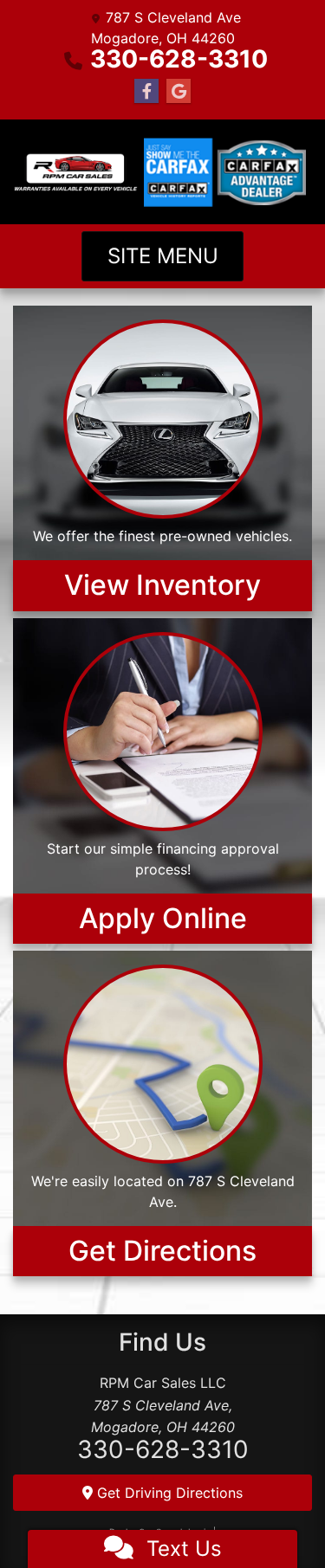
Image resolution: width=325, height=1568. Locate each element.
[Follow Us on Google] (178, 91)
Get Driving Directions (168, 1492)
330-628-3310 (179, 59)
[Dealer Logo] (76, 171)
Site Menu (162, 255)
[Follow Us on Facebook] (146, 91)
